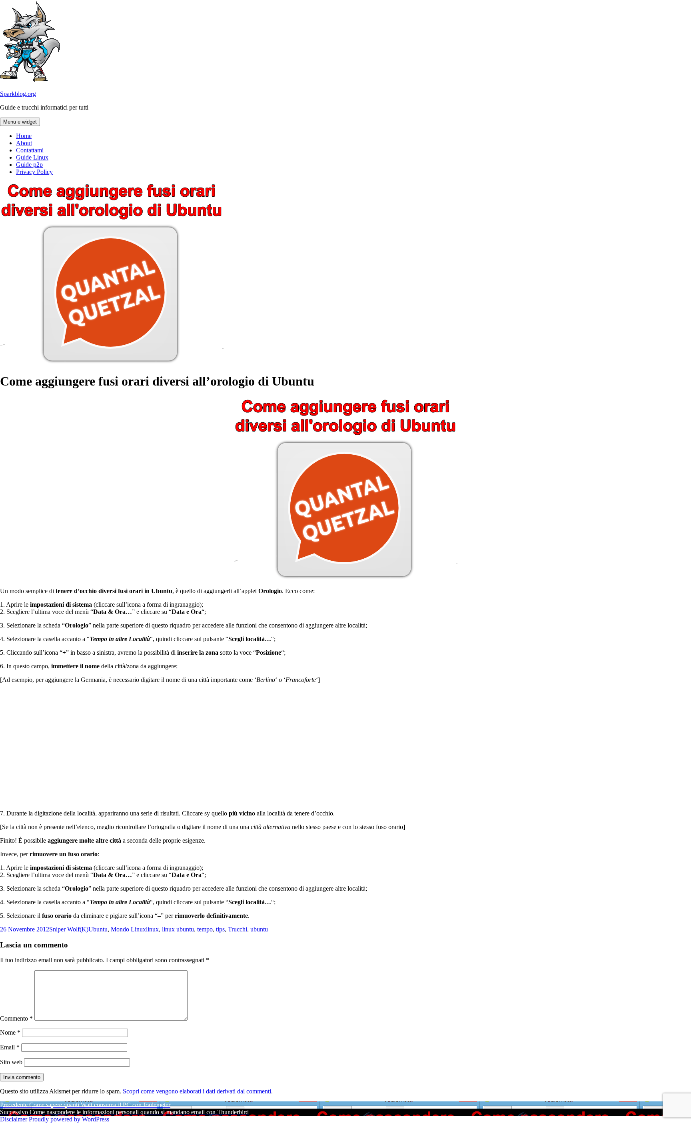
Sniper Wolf (64, 929)
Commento (16, 1018)
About (24, 143)
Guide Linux (32, 157)
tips (220, 929)
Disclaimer (13, 1119)
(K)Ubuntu (94, 929)
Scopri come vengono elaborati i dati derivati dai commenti (197, 1091)
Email (10, 1047)
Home (24, 135)
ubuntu (259, 929)
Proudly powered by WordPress (69, 1119)
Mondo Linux (128, 929)
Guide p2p (29, 164)
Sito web (11, 1062)
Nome (10, 1032)
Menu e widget (20, 122)
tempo (205, 929)
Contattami (30, 150)
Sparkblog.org (18, 93)
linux (152, 929)
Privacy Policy (34, 171)
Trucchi (237, 929)
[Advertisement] (345, 746)
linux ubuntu (178, 929)
